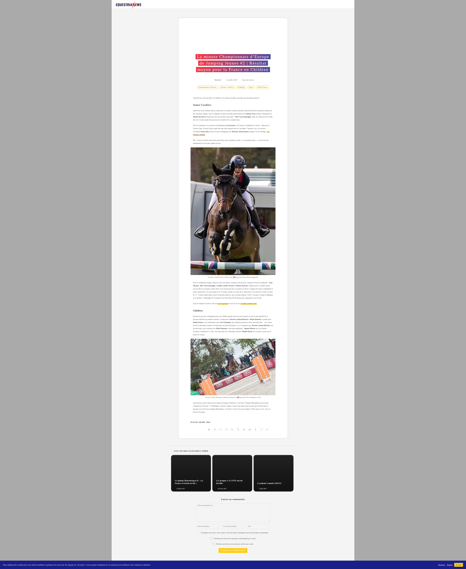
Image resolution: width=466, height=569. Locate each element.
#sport (251, 87)
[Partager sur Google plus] (220, 429)
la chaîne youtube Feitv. (249, 303)
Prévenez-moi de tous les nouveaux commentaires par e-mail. (235, 538)
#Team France (262, 87)
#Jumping (241, 87)
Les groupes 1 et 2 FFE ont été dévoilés (229, 482)
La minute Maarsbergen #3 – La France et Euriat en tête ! (189, 482)
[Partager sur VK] (243, 429)
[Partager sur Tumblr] (255, 429)
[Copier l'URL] (273, 429)
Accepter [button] (459, 565)
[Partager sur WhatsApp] (267, 429)
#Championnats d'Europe (207, 87)
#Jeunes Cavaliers (227, 87)
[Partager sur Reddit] (249, 429)
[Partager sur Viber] (238, 429)
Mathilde (218, 80)
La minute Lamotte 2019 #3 (269, 483)
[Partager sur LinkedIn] (232, 429)
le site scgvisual (222, 303)
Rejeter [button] (449, 565)
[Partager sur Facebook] (214, 429)
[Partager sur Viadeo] (261, 429)
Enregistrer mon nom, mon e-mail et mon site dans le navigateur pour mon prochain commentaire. (235, 533)
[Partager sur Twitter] (209, 429)
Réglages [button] (441, 565)
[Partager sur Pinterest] (226, 429)
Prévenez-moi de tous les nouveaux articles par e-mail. (235, 544)
